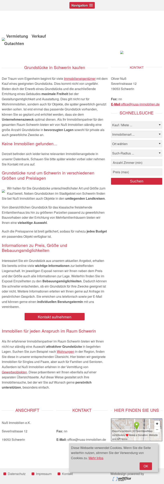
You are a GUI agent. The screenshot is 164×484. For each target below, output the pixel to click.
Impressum (44, 473)
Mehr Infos (96, 458)
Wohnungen (65, 351)
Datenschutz (17, 473)
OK (146, 466)
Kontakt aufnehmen (54, 316)
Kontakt (67, 473)
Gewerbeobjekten (14, 372)
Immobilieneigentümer (80, 78)
